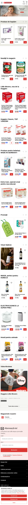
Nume (2, 435)
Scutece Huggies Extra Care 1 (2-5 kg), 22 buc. (20, 203)
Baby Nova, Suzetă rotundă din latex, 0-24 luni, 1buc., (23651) (20, 170)
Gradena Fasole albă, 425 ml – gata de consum (20, 76)
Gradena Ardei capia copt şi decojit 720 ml (7, 76)
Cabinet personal (6, 469)
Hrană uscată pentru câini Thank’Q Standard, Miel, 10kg (21, 355)
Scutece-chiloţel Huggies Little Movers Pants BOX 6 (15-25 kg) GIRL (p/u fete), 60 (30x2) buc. (7, 107)
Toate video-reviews (13, 406)
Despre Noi (4, 462)
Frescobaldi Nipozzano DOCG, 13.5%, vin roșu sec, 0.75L (20, 264)
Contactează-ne (5, 476)
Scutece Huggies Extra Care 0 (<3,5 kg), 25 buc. (6, 203)
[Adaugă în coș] (11, 42)
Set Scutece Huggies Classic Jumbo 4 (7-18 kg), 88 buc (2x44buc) (6, 139)
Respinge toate (14, 499)
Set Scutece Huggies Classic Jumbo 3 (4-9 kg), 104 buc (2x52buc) (20, 139)
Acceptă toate (14, 495)
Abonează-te (14, 450)
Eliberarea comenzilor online (9, 473)
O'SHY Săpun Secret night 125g (6, 39)
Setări (14, 502)
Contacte (3, 480)
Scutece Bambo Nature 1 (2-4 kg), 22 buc (20, 233)
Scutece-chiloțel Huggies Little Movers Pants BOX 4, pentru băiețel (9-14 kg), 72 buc (21, 107)
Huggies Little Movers (9, 394)
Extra (2, 465)
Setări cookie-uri (5, 485)
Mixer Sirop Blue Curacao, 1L (5, 295)
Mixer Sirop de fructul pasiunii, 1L (20, 295)
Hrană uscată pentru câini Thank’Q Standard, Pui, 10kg (7, 355)
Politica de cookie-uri (5, 486)
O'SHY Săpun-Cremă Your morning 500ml (19, 39)
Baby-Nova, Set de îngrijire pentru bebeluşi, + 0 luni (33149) (6, 170)
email (2, 442)
